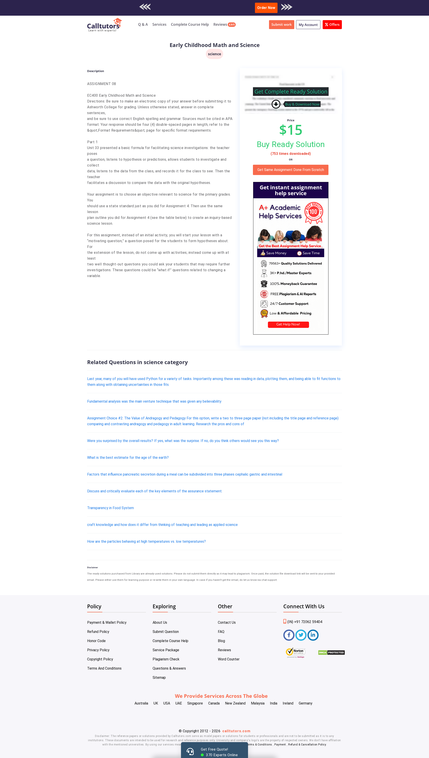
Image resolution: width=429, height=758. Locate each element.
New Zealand (235, 703)
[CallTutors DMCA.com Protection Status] (331, 654)
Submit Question (166, 632)
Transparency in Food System (110, 508)
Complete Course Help (190, 24)
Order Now (266, 8)
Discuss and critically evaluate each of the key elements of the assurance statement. (154, 491)
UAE (178, 703)
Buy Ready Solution (291, 144)
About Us (160, 622)
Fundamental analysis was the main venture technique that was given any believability (154, 401)
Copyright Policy (100, 659)
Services (159, 24)
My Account (308, 24)
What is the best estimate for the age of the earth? (128, 457)
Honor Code (96, 641)
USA (166, 703)
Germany (305, 703)
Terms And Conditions (104, 668)
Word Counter (229, 659)
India (273, 703)
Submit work (281, 24)
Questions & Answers (169, 668)
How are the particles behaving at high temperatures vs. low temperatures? (146, 541)
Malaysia (258, 703)
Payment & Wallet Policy (106, 622)
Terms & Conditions (259, 744)
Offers (334, 24)
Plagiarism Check (166, 659)
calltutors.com (236, 731)
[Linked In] (313, 635)
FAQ (221, 632)
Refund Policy (98, 632)
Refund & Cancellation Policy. (307, 744)
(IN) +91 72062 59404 (304, 622)
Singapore (195, 703)
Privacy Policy (98, 650)
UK (156, 703)
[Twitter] (301, 635)
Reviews (220, 24)
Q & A (143, 24)
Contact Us (227, 622)
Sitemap (159, 677)
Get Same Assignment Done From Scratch (290, 170)
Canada (214, 703)
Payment (280, 744)
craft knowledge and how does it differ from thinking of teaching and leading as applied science (162, 525)
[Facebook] (288, 635)
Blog (221, 641)
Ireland (288, 703)
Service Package (166, 650)
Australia (141, 703)
